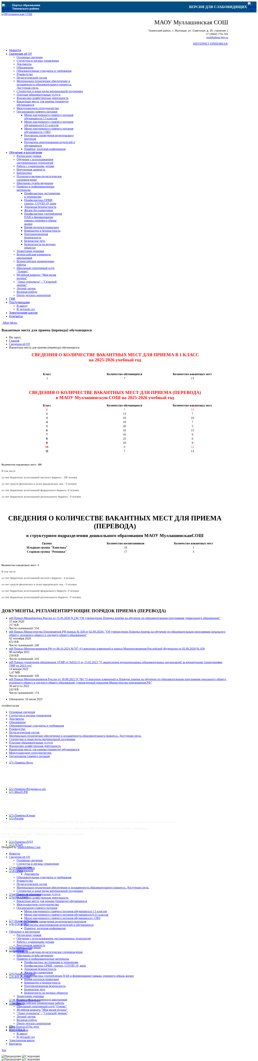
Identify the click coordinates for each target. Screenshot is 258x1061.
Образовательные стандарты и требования (36, 725)
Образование (17, 722)
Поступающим (18, 1030)
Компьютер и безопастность (42, 982)
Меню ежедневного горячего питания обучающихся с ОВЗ (62, 918)
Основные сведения (22, 712)
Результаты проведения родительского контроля (55, 921)
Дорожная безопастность (40, 969)
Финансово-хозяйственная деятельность (35, 746)
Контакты (15, 1043)
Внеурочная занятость (31, 945)
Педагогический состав (24, 732)
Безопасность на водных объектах (46, 992)
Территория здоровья (30, 996)
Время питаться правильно (41, 979)
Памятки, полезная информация (45, 928)
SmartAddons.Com (28, 847)
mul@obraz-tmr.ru (217, 37)
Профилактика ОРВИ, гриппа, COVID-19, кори (55, 965)
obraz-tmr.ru (140, 828)
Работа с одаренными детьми (35, 941)
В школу (22, 1033)
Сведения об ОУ (19, 344)
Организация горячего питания (29, 756)
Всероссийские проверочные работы (40, 1003)
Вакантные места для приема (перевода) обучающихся (44, 749)
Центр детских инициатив (34, 1023)
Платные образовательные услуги (31, 742)
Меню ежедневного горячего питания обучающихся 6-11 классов (66, 914)
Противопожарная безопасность (45, 986)
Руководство (17, 729)
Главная (14, 340)
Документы (16, 718)
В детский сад (26, 1037)
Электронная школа (22, 1040)
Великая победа (27, 1020)
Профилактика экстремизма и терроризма (51, 962)
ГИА (12, 1026)
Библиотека (24, 948)
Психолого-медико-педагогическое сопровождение (50, 952)
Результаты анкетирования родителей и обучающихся (58, 924)
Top (4, 1050)
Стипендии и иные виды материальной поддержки (42, 739)
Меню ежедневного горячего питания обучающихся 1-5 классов (65, 911)
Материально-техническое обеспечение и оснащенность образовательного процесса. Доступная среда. (75, 735)
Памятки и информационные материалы (43, 958)
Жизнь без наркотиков (38, 972)
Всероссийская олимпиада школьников (42, 999)
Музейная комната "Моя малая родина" (42, 1009)
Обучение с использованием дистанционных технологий (54, 938)
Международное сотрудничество (30, 752)
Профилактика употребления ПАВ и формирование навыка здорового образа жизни (79, 975)
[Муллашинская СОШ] (17, 14)
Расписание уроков (29, 935)
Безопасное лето (34, 989)
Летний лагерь (26, 1016)
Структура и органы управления (30, 715)
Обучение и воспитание (24, 931)
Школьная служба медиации (35, 955)
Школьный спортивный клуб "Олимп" (42, 1006)
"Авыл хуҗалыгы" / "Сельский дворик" (42, 1013)
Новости (14, 853)
